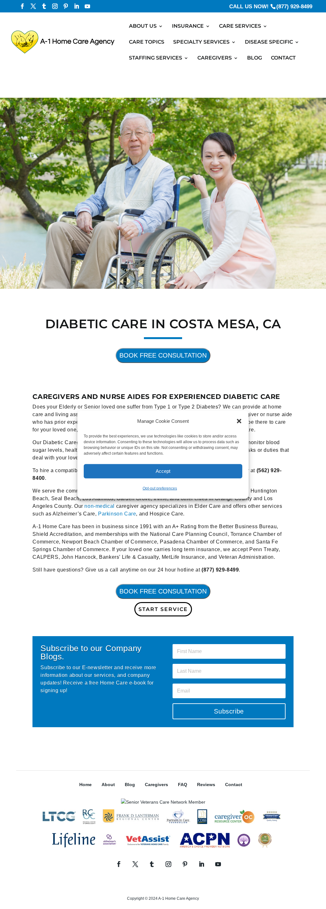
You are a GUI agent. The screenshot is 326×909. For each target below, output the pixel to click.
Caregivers (214, 58)
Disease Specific (269, 42)
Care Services (240, 26)
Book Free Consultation (163, 355)
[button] (239, 421)
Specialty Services (201, 42)
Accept (163, 471)
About (108, 784)
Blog (254, 58)
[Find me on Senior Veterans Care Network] (163, 802)
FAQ (182, 784)
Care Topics (146, 42)
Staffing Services (155, 58)
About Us (143, 26)
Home (85, 784)
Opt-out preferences (160, 488)
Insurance (188, 26)
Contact (283, 58)
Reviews (206, 784)
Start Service (163, 609)
